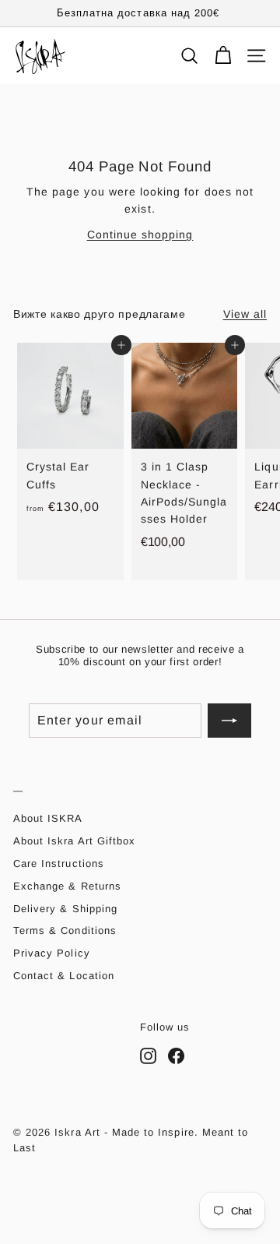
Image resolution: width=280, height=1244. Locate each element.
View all (245, 314)
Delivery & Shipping (65, 908)
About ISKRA (48, 818)
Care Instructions (58, 863)
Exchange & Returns (67, 886)
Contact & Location (63, 975)
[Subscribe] (229, 720)
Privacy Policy (51, 953)
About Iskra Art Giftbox (74, 841)
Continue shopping (140, 234)
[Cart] (223, 56)
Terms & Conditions (65, 930)
